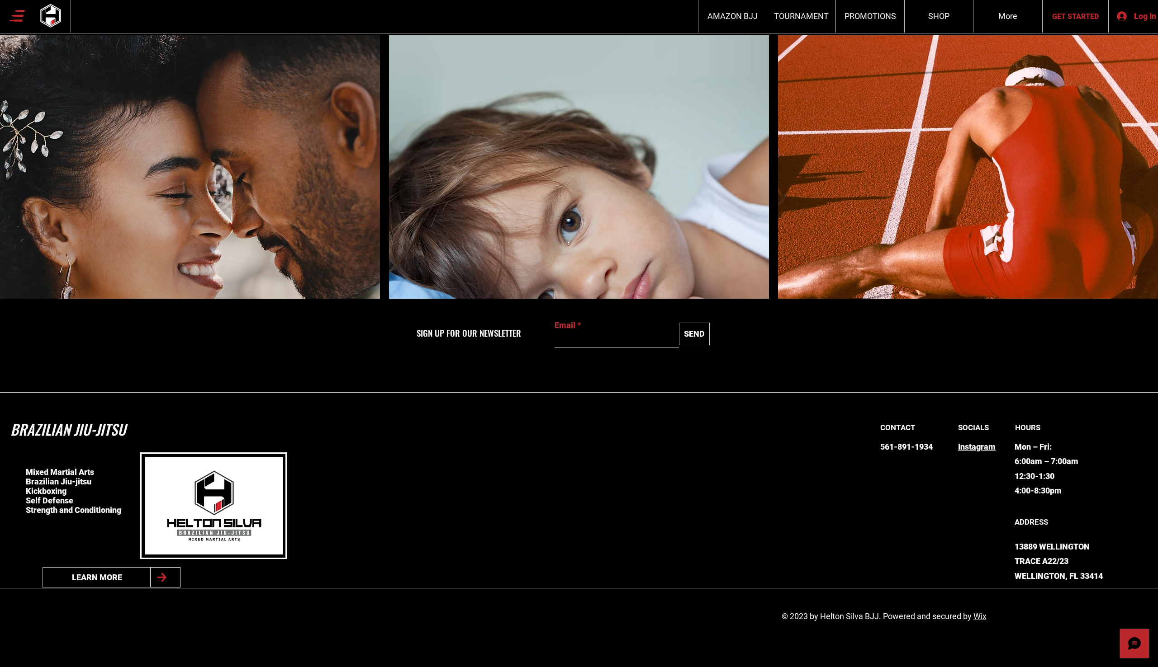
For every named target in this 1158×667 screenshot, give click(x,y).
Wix (980, 616)
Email (565, 325)
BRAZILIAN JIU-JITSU (68, 429)
